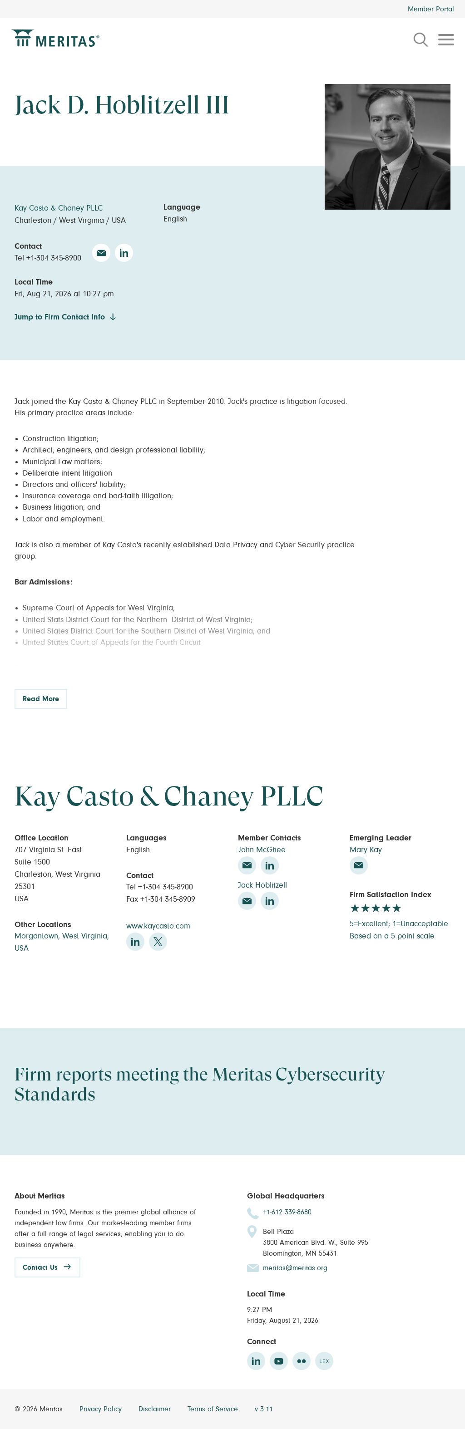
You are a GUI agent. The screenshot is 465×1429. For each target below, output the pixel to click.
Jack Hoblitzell (262, 885)
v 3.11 (264, 1409)
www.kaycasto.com (158, 926)
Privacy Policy (101, 1409)
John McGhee (262, 850)
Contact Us (40, 1267)
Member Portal (431, 9)
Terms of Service (214, 1409)
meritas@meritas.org (295, 1268)
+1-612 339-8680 (287, 1212)
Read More (41, 698)
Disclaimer (156, 1409)
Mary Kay (366, 850)
